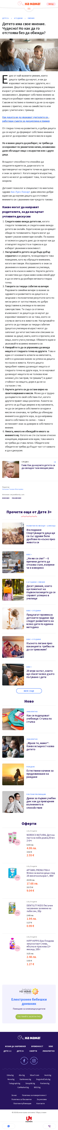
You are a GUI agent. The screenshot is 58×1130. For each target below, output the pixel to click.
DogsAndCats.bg (43, 1079)
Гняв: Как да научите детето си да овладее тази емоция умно (38, 467)
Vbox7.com (34, 1075)
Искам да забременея (15, 1046)
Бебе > (29, 555)
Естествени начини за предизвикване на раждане (39, 774)
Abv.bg (22, 1075)
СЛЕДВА (25, 462)
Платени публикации (36, 794)
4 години (18, 18)
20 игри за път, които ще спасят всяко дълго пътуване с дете (40, 674)
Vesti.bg (47, 1075)
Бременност (37, 1046)
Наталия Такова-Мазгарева (12, 489)
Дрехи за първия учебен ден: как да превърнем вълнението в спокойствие (41, 803)
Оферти (29, 823)
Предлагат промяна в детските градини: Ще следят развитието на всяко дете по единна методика (40, 621)
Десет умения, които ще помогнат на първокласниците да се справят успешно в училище (40, 592)
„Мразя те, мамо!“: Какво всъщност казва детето (40, 746)
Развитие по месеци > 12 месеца (41, 526)
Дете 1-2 (7, 1051)
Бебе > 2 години (33, 611)
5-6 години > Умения (35, 582)
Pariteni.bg (44, 1083)
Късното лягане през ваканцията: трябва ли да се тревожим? (40, 646)
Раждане (30, 767)
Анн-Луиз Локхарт (20, 192)
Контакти (40, 1103)
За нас (14, 1095)
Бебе (51, 1046)
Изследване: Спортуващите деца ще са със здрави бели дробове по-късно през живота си (40, 536)
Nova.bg (11, 1079)
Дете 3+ (5, 18)
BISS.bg (37, 1087)
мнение (5, 498)
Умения (31, 18)
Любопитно (32, 712)
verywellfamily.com (17, 494)
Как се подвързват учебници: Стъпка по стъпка (39, 719)
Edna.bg (10, 1075)
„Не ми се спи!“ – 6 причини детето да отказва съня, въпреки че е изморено (40, 563)
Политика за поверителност (34, 1095)
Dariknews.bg (25, 1079)
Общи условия (41, 1112)
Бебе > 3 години (33, 640)
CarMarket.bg (23, 1087)
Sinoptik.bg (30, 1083)
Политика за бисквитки (22, 1099)
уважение (16, 498)
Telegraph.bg (14, 1083)
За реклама (42, 1099)
